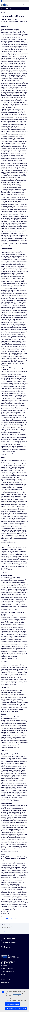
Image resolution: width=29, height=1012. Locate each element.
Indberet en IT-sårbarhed (7, 968)
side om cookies (17, 993)
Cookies (3, 974)
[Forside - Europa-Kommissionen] (4, 4)
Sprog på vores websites (7, 971)
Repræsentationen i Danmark (8, 918)
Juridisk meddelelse (6, 980)
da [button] (19, 4)
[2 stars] (4, 927)
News (4, 12)
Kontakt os (4, 965)
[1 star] (3, 927)
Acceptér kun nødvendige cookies (16, 1008)
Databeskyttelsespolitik (7, 977)
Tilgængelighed (5, 982)
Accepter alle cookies (12, 1004)
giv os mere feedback (9, 931)
